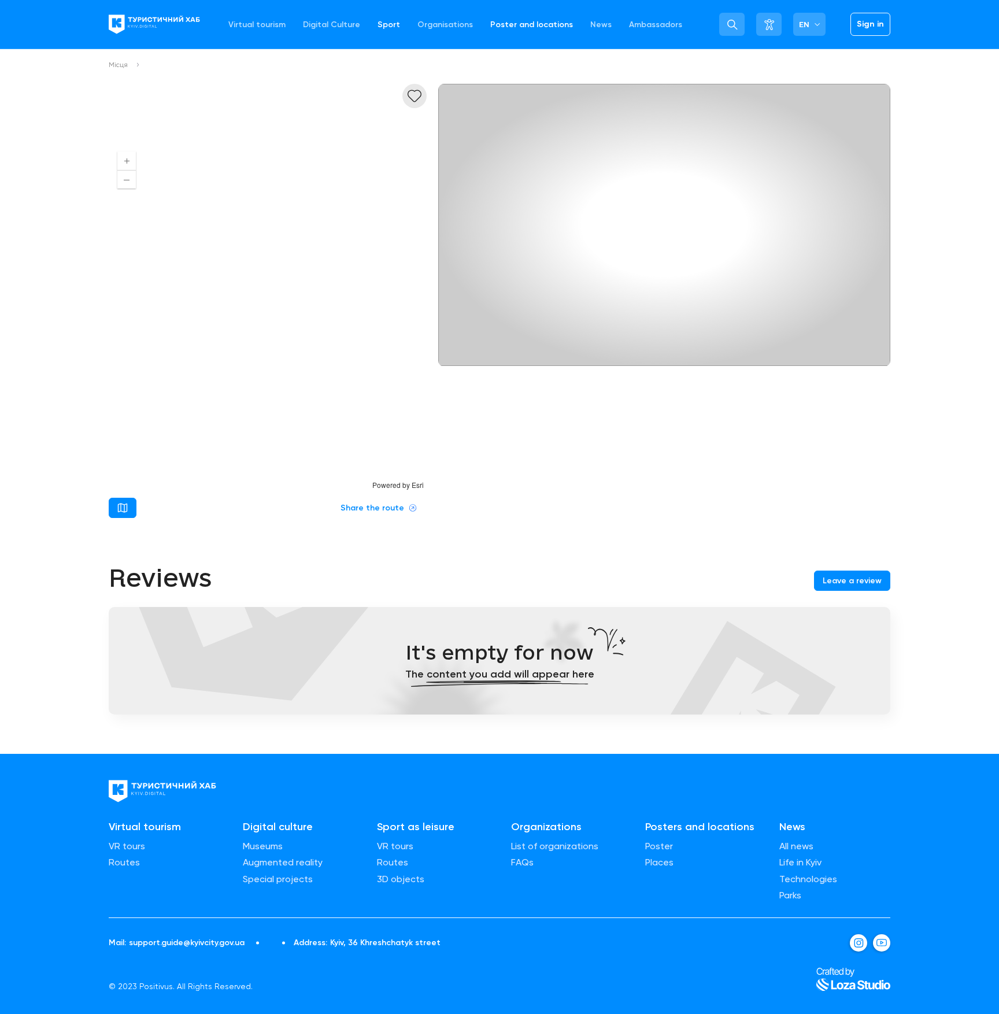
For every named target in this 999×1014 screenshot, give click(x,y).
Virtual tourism (257, 24)
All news (796, 846)
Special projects (278, 879)
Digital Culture (331, 24)
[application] (268, 316)
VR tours (127, 846)
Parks (790, 895)
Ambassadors (655, 24)
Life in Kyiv (800, 862)
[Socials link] (858, 943)
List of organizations (554, 846)
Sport (389, 24)
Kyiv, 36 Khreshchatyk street (385, 943)
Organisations (445, 24)
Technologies (808, 879)
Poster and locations (531, 24)
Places (659, 862)
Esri (418, 485)
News (601, 24)
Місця (118, 65)
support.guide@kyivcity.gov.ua (187, 943)
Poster (659, 846)
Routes (124, 862)
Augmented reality (283, 862)
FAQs (522, 862)
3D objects (400, 879)
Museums (263, 846)
